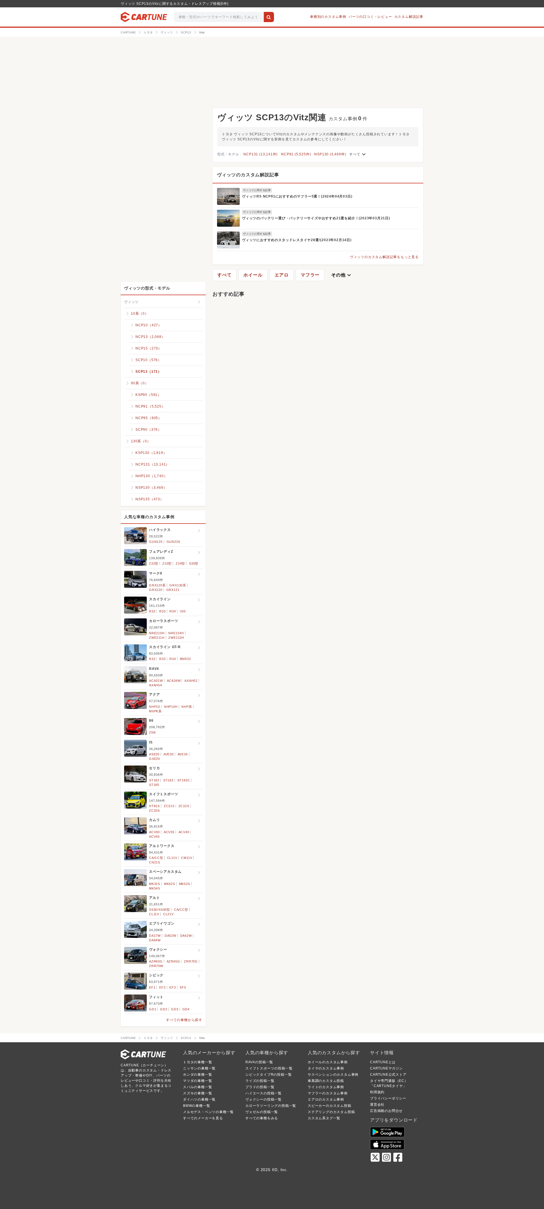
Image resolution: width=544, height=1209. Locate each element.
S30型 (193, 563)
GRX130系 (177, 585)
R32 (152, 611)
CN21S (154, 862)
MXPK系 (155, 711)
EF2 (162, 987)
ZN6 (152, 732)
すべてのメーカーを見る (203, 1118)
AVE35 (183, 754)
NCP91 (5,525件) (296, 154)
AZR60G (156, 961)
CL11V (172, 857)
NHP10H (171, 706)
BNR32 (185, 659)
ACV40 (183, 832)
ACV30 (154, 832)
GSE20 (154, 758)
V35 (183, 611)
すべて (358, 154)
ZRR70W (156, 966)
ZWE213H (176, 637)
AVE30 (168, 754)
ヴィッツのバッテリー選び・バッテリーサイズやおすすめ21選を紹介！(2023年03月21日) (316, 218)
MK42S (169, 884)
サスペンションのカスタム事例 (333, 1075)
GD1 (152, 1009)
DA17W (155, 935)
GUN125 (156, 541)
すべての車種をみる (261, 1118)
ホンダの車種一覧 (197, 1075)
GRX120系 (157, 585)
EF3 (172, 987)
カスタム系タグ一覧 (324, 1118)
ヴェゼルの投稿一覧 (261, 1112)
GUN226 (173, 541)
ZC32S (183, 806)
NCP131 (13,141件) (260, 154)
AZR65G (173, 961)
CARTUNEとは (383, 1062)
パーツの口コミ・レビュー (370, 17)
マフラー (310, 275)
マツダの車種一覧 (197, 1081)
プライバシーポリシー (388, 1098)
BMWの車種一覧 (196, 1106)
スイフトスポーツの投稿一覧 (268, 1068)
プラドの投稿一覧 (259, 1087)
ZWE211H (157, 637)
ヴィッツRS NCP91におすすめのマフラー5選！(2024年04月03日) (297, 196)
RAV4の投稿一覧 (259, 1062)
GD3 (174, 1009)
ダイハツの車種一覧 (199, 1099)
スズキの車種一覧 (197, 1093)
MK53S (184, 884)
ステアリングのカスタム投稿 (331, 1112)
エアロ (282, 275)
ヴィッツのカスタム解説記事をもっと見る (384, 257)
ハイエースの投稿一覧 (263, 1093)
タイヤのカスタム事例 (326, 1068)
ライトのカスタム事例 (326, 1087)
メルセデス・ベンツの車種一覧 (208, 1112)
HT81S (154, 806)
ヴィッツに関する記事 (257, 190)
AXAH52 (190, 680)
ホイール (252, 275)
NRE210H (157, 633)
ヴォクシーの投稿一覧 (263, 1099)
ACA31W (156, 680)
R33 (162, 611)
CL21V (168, 914)
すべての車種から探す (184, 1020)
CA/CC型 (156, 857)
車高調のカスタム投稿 (326, 1081)
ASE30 (154, 754)
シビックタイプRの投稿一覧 (268, 1075)
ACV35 (169, 832)
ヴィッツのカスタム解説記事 (248, 174)
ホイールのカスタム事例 (328, 1062)
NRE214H (176, 633)
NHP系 (186, 706)
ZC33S (154, 810)
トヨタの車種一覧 (197, 1062)
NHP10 (154, 706)
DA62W (186, 935)
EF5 (183, 987)
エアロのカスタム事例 (326, 1099)
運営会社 (377, 1105)
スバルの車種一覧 (197, 1087)
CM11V (186, 857)
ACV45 (154, 836)
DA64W (155, 940)
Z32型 (153, 563)
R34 (172, 611)
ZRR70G (191, 961)
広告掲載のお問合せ (386, 1111)
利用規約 (377, 1092)
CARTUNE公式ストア (388, 1075)
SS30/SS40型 (159, 909)
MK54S (154, 888)
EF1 (152, 987)
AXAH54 (155, 685)
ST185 (154, 784)
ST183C (183, 780)
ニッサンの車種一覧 (199, 1068)
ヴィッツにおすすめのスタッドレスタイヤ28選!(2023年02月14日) (297, 240)
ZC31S (169, 806)
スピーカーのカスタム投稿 (329, 1106)
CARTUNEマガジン (386, 1068)
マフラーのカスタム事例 (328, 1093)
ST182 (154, 780)
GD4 (186, 1009)
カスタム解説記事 (408, 17)
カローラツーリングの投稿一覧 (270, 1106)
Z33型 (167, 563)
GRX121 (173, 589)
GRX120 (155, 589)
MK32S (154, 884)
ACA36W (174, 680)
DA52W (170, 935)
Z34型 (180, 563)
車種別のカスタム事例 (328, 17)
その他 (341, 275)
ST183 (168, 780)
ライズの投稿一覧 (259, 1081)
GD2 (163, 1009)
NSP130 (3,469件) (330, 154)
